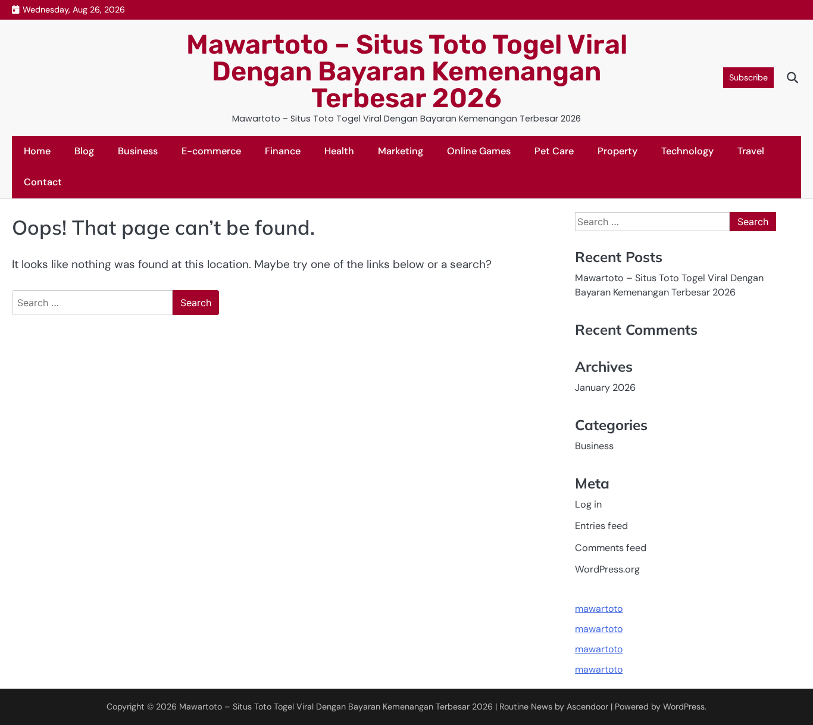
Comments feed (610, 548)
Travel (750, 151)
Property (617, 151)
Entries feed (601, 525)
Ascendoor (587, 706)
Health (339, 151)
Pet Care (554, 151)
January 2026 (605, 387)
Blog (84, 151)
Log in (588, 504)
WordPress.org (607, 569)
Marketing (400, 151)
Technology (687, 151)
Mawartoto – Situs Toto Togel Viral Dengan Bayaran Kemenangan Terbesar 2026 (406, 71)
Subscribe (748, 77)
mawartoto (599, 608)
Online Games (479, 151)
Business (138, 151)
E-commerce (211, 151)
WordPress (684, 706)
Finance (283, 151)
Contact (43, 182)
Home (37, 151)
